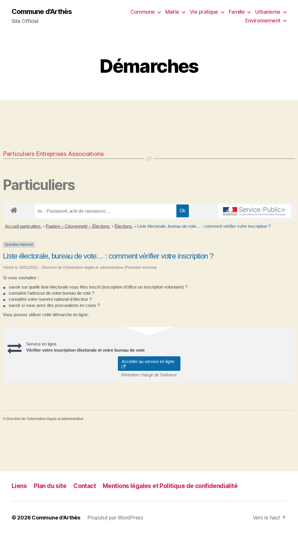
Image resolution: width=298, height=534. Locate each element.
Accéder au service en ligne (149, 361)
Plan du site (50, 486)
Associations (86, 153)
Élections (124, 226)
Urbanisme (268, 12)
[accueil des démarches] (13, 209)
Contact (84, 486)
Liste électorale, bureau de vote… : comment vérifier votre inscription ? (204, 226)
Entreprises (51, 153)
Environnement (263, 20)
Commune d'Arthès (42, 11)
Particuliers (19, 153)
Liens (19, 486)
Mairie (172, 12)
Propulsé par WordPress (115, 518)
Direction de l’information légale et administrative (45, 419)
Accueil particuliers (23, 226)
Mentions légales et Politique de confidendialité (170, 486)
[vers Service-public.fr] (254, 211)
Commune (142, 12)
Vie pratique (204, 12)
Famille (237, 12)
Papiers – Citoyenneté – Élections (78, 226)
